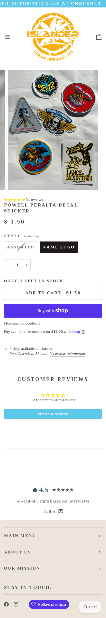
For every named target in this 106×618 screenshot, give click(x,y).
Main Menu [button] (20, 535)
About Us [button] (17, 552)
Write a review (53, 414)
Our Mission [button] (22, 568)
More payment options (22, 323)
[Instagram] (16, 604)
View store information (67, 353)
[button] (14, 200)
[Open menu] (12, 36)
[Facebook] (6, 604)
